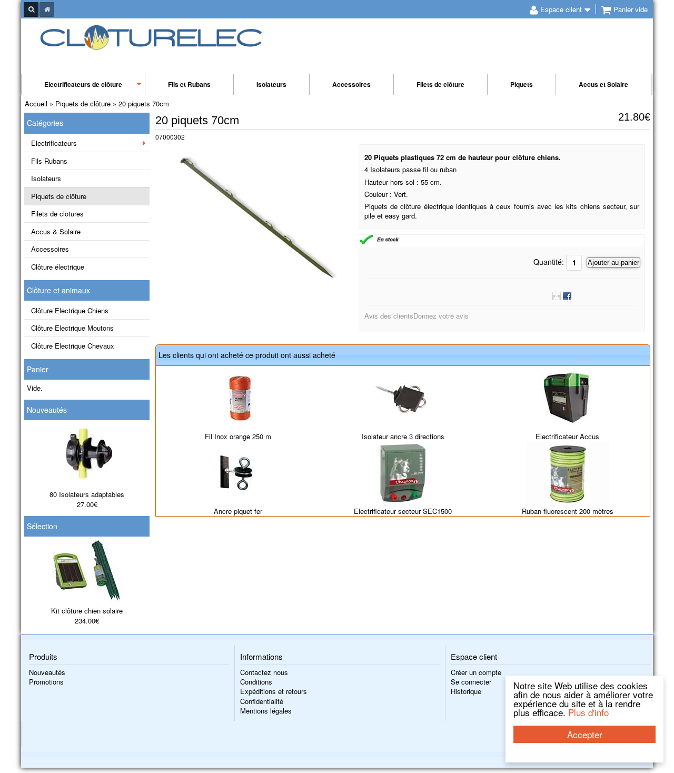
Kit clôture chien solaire (87, 611)
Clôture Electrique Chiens (69, 310)
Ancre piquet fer (238, 511)
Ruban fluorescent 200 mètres (567, 511)
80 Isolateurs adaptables (86, 494)
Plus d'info (588, 712)
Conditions (256, 682)
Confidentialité (261, 701)
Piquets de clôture (58, 196)
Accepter (584, 734)
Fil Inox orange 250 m (238, 436)
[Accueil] (46, 9)
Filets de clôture (440, 84)
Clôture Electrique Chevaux (72, 346)
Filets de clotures (57, 214)
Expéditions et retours (273, 691)
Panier (37, 369)
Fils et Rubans (189, 84)
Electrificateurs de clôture (83, 84)
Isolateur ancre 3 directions (403, 436)
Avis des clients (388, 316)
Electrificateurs (54, 143)
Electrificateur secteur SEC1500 (403, 511)
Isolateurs (271, 84)
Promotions (46, 682)
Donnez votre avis (441, 316)
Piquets (521, 84)
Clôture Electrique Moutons (72, 328)
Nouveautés (47, 409)
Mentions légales (266, 711)
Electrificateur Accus (567, 436)
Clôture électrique (57, 267)
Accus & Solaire (56, 231)
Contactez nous (264, 672)
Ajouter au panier (613, 262)
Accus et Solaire (603, 84)
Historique (466, 691)
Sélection (42, 526)
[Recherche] (31, 9)
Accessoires (351, 84)
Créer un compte (476, 672)
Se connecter (471, 682)
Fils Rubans (49, 161)
